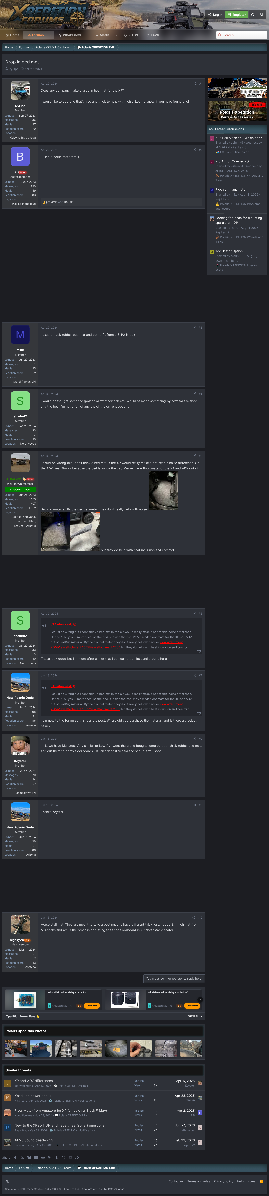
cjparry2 (189, 1145)
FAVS (155, 35)
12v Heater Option (229, 251)
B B (192, 1115)
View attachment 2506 (104, 647)
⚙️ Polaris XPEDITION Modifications (72, 1100)
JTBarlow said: (61, 624)
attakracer (188, 1130)
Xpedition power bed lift (34, 1096)
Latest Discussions (229, 129)
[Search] (261, 14)
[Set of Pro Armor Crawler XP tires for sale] (141, 1048)
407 (33, 503)
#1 (200, 83)
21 (34, 716)
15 (34, 368)
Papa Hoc (21, 1130)
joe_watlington (24, 1085)
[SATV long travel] (66, 1048)
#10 (200, 917)
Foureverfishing (24, 1145)
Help (240, 1181)
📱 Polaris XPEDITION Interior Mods (79, 1145)
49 (34, 190)
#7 (200, 675)
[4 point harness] (166, 1048)
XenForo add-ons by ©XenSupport (103, 1188)
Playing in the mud (24, 203)
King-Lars (21, 1100)
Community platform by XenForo (42, 1188)
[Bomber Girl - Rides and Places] (191, 1048)
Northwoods (28, 443)
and (59, 202)
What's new (72, 35)
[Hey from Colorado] (41, 1048)
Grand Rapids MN (24, 381)
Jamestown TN (26, 792)
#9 (200, 805)
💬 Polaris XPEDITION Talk (71, 1085)
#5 (200, 455)
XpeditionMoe (23, 1115)
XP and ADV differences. (34, 1081)
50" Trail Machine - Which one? (238, 138)
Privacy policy (223, 1181)
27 (34, 124)
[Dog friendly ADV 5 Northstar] (116, 1048)
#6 (200, 613)
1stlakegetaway (59, 1006)
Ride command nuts (230, 189)
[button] (252, 14)
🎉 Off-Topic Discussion (232, 152)
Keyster (190, 1085)
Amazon (92, 1005)
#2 (200, 149)
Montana (30, 967)
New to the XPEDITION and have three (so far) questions (59, 1125)
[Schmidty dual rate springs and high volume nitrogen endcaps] (91, 1048)
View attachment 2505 (73, 647)
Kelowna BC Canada (23, 137)
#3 (200, 327)
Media (104, 35)
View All (195, 1016)
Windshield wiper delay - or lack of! (68, 992)
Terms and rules (198, 1181)
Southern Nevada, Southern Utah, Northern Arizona (24, 521)
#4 (200, 394)
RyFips (13, 69)
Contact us (176, 1181)
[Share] (195, 83)
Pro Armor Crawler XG (232, 161)
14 (34, 779)
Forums (38, 35)
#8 (200, 738)
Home (14, 35)
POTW (133, 35)
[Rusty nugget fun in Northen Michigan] (16, 1048)
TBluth (190, 1100)
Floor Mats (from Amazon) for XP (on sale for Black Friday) (61, 1110)
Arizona (31, 725)
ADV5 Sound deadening (34, 1140)
